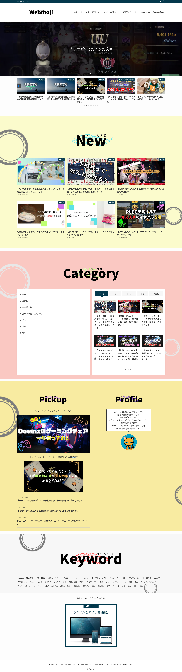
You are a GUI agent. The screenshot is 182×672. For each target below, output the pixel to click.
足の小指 (116, 586)
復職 (130, 582)
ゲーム (25, 294)
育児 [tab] (142, 294)
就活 (101, 582)
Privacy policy (116, 664)
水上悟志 (54, 586)
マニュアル (158, 578)
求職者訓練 (77, 586)
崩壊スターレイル (119, 582)
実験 (95, 582)
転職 (123, 586)
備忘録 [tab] (156, 294)
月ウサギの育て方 (24, 586)
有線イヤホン (38, 586)
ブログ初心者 (146, 578)
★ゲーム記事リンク (85, 664)
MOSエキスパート (54, 578)
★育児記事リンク (101, 664)
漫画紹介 (86, 586)
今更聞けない (22, 582)
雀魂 (24, 326)
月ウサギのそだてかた (32, 313)
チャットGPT (121, 578)
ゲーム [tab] (101, 294)
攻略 (136, 582)
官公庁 (89, 582)
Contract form (128, 664)
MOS (43, 578)
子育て (81, 582)
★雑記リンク (54, 664)
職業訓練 (101, 586)
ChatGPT (29, 578)
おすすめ (74, 578)
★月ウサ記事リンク (68, 664)
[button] (88, 73)
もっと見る (129, 369)
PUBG (66, 578)
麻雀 (141, 586)
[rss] (160, 1)
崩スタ (108, 582)
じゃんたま (84, 578)
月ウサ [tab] (128, 294)
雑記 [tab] (115, 294)
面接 (135, 586)
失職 (64, 582)
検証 (47, 586)
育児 (24, 320)
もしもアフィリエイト (99, 578)
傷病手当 (48, 582)
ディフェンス (134, 578)
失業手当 (57, 582)
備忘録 (25, 301)
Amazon (21, 578)
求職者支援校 (65, 586)
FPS (37, 578)
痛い (93, 586)
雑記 (24, 332)
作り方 (32, 582)
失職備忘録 (27, 307)
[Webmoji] (41, 12)
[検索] (163, 1)
